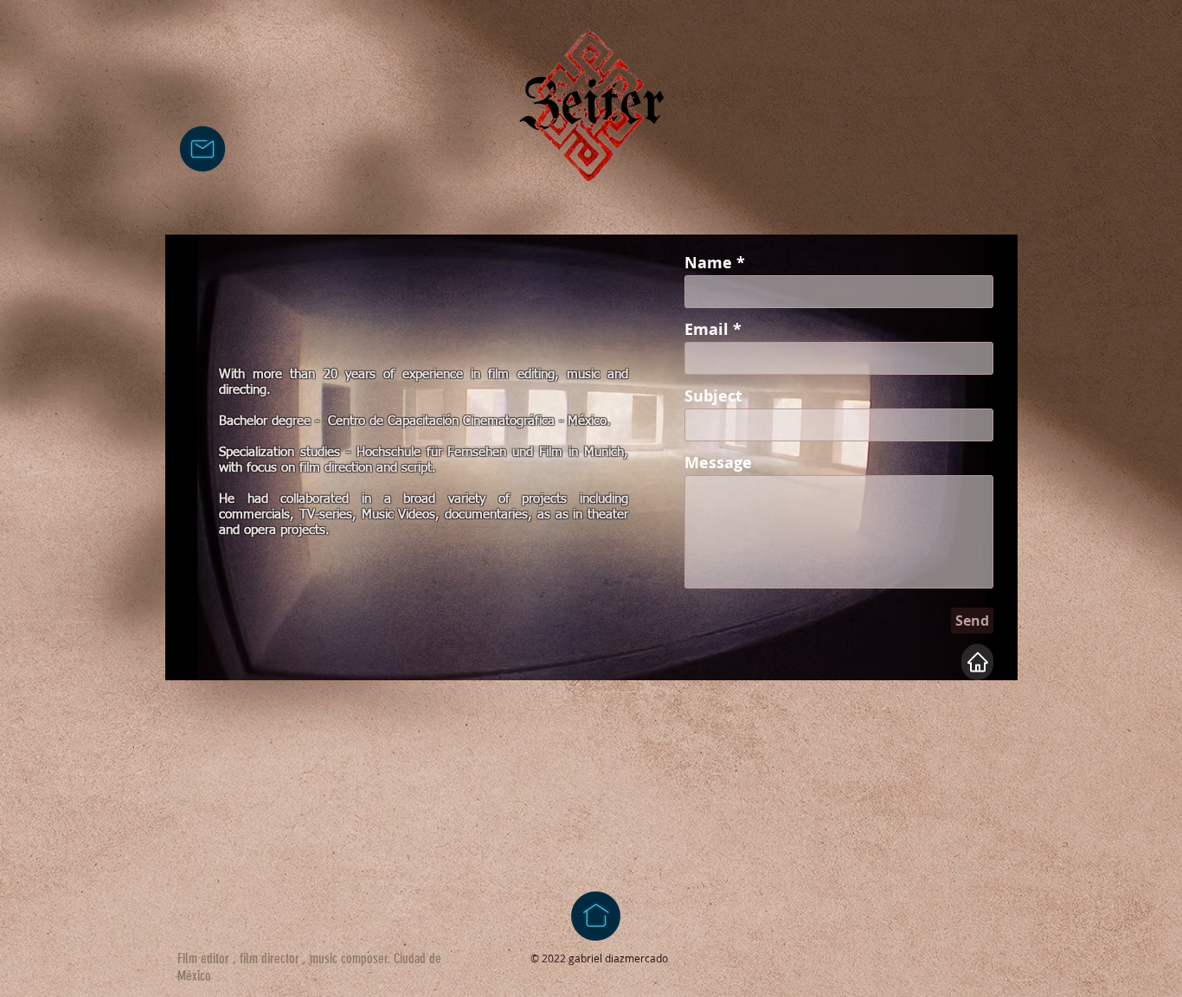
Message (718, 463)
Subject (713, 396)
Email (706, 330)
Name (708, 263)
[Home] (977, 662)
